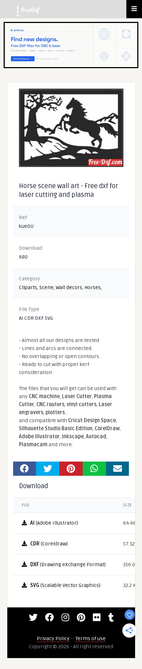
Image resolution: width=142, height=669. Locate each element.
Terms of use (90, 638)
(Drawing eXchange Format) (68, 564)
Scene (46, 287)
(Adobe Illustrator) (54, 523)
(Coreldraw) (49, 544)
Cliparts (28, 287)
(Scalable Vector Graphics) (65, 585)
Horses (92, 287)
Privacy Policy (53, 638)
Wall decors (69, 287)
